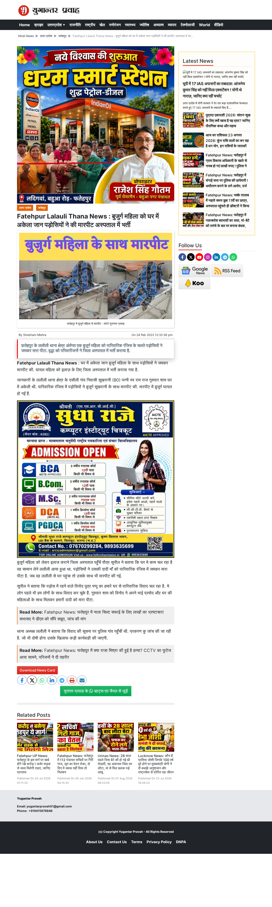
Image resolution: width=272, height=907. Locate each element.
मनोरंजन (115, 25)
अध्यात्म (158, 25)
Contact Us (117, 842)
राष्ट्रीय (90, 25)
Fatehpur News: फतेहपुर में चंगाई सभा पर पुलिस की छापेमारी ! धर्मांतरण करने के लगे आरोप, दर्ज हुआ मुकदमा (227, 181)
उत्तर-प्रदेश (46, 36)
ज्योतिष (144, 25)
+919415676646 (40, 811)
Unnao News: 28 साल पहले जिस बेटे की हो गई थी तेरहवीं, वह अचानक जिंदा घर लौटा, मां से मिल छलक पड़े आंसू (115, 764)
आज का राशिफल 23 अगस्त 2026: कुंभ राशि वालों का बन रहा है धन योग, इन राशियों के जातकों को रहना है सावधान (227, 141)
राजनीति (75, 25)
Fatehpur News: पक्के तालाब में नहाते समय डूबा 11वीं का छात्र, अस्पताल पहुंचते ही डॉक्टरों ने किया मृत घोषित (227, 201)
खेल (102, 25)
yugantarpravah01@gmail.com (49, 806)
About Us (94, 842)
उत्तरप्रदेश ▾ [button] (56, 25)
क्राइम (38, 25)
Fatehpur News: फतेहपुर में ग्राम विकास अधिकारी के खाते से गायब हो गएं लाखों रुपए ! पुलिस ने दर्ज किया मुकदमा (226, 161)
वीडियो (218, 25)
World (204, 25)
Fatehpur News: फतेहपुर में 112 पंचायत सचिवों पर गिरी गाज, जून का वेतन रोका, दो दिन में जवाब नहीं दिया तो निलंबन (75, 764)
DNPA (181, 842)
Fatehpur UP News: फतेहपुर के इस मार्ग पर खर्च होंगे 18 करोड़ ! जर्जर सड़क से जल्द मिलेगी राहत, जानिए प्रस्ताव (34, 764)
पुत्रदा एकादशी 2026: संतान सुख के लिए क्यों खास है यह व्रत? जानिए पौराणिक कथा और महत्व (228, 120)
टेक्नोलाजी (188, 25)
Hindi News (26, 36)
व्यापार (172, 25)
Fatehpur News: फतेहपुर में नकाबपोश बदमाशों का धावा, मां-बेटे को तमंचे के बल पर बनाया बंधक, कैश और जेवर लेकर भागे (227, 220)
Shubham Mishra (34, 335)
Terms (136, 842)
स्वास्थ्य (130, 25)
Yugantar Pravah (131, 831)
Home (24, 25)
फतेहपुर (62, 36)
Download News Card (37, 670)
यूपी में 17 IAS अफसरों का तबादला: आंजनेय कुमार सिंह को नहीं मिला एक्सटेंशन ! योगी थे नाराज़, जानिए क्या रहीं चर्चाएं (214, 90)
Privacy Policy (159, 842)
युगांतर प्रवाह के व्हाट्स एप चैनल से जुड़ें (96, 691)
